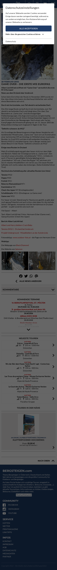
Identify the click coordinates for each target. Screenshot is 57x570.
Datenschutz (11, 41)
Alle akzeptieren (28, 28)
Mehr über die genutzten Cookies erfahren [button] (23, 34)
